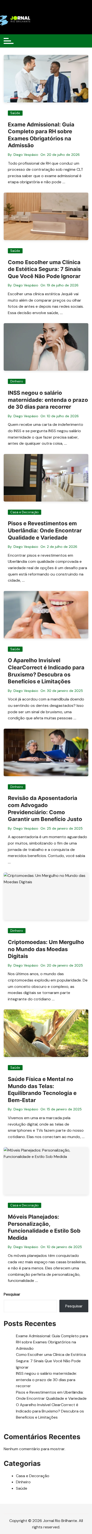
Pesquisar (12, 1294)
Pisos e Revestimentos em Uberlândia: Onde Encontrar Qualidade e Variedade (45, 530)
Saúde (15, 113)
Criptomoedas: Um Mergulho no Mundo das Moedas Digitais (46, 949)
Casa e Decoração (24, 512)
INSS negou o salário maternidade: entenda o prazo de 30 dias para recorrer (48, 400)
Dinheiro (16, 381)
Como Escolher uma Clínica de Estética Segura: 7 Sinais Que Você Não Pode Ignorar (44, 269)
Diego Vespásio (25, 154)
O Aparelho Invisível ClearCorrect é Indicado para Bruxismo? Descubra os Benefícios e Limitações (50, 1411)
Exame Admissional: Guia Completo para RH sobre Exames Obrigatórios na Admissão (52, 1342)
